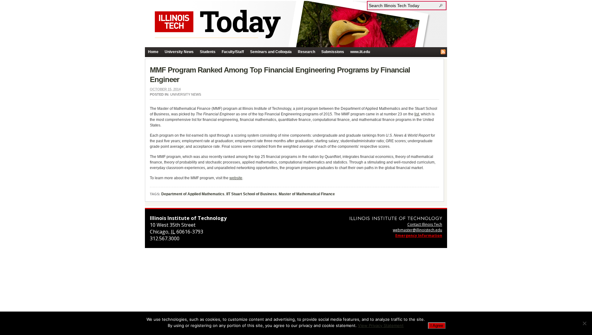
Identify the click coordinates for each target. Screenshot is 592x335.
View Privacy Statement (381, 325)
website (235, 178)
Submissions (332, 52)
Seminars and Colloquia (271, 52)
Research (306, 52)
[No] (584, 323)
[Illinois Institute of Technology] (396, 218)
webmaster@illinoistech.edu (417, 230)
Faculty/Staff (233, 52)
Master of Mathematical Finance (307, 194)
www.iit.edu (360, 52)
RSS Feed (443, 51)
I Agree (436, 325)
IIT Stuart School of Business (251, 194)
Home (153, 52)
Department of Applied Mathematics (192, 194)
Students (208, 52)
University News (179, 52)
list (416, 114)
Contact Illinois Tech (424, 224)
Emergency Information (418, 235)
